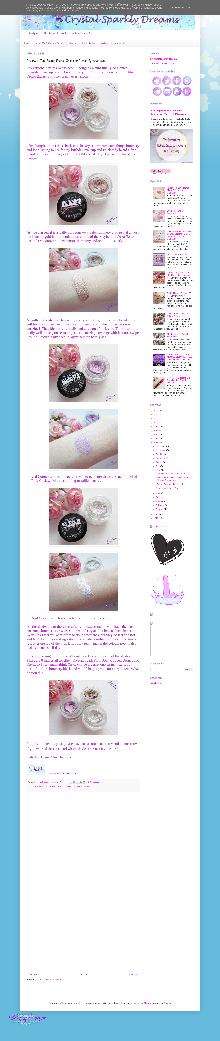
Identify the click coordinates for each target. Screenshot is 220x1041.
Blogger (167, 1003)
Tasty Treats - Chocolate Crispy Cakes (178, 315)
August (159, 462)
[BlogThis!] (74, 782)
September (161, 458)
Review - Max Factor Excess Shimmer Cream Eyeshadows (173, 479)
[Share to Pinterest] (84, 782)
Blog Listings (156, 683)
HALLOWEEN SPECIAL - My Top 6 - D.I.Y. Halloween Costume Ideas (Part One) (179, 357)
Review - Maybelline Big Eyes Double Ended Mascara (178, 380)
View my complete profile (162, 63)
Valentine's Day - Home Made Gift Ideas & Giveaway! (178, 190)
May (158, 493)
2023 (156, 410)
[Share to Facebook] (80, 782)
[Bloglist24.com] (159, 527)
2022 (156, 414)
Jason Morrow (144, 1003)
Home (27, 43)
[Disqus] (83, 839)
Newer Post (33, 974)
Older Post (134, 974)
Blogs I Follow (88, 43)
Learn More (177, 8)
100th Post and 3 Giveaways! (175, 212)
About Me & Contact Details (49, 43)
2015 (156, 443)
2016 (156, 438)
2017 (156, 434)
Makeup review (41, 786)
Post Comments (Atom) (50, 979)
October (160, 454)
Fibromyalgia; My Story (177, 254)
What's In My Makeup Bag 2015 (170, 474)
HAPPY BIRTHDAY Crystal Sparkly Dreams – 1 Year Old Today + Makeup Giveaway (179, 235)
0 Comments (93, 782)
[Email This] (71, 782)
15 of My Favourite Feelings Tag (170, 484)
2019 (156, 426)
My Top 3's (119, 43)
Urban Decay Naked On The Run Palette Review (178, 273)
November (161, 450)
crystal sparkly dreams (165, 59)
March (159, 501)
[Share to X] (77, 782)
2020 (156, 422)
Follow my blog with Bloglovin (61, 773)
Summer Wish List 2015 (167, 488)
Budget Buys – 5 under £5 (179, 293)
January (160, 509)
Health (72, 43)
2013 (156, 518)
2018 (156, 431)
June (158, 470)
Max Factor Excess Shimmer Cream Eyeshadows (69, 786)
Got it (191, 8)
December (161, 446)
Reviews (105, 43)
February (160, 505)
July (158, 466)
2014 (156, 514)
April (158, 497)
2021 (156, 418)
